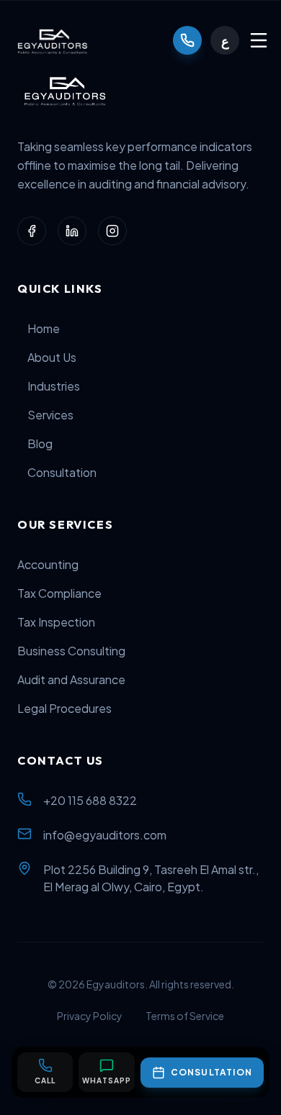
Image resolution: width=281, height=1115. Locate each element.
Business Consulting (71, 650)
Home (43, 328)
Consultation (62, 472)
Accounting (48, 564)
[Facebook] (31, 231)
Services (50, 414)
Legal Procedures (64, 708)
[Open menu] (258, 40)
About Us (51, 357)
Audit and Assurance (71, 679)
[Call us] (187, 40)
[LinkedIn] (72, 231)
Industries (53, 385)
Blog (40, 443)
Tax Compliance (59, 593)
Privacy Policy (89, 1015)
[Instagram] (112, 231)
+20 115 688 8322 (90, 800)
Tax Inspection (56, 621)
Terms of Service (185, 1015)
